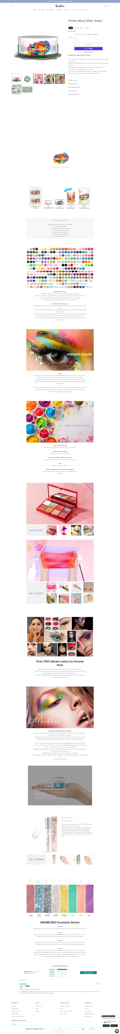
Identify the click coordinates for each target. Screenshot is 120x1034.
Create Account (89, 1006)
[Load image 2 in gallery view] (27, 79)
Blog (61, 1008)
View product (106, 1025)
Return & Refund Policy (17, 1016)
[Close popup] (117, 1017)
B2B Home (87, 1016)
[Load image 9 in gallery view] (16, 90)
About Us (13, 1006)
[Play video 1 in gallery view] (27, 90)
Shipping (38, 1011)
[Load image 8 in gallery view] (60, 79)
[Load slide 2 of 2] (59, 807)
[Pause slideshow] (66, 806)
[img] (22, 984)
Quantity (70, 37)
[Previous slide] (53, 806)
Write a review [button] (88, 972)
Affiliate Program (89, 1013)
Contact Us (39, 1006)
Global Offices (15, 1008)
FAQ (37, 1008)
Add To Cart (92, 1028)
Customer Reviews (65, 1006)
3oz (81, 28)
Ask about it (114, 1025)
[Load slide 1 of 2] (57, 807)
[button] (12, 5)
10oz (87, 28)
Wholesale (87, 1011)
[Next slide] (62, 806)
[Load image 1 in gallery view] (16, 79)
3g (76, 28)
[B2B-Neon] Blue (111, 1021)
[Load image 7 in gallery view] (49, 79)
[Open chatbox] (117, 1031)
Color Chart (63, 1013)
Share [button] (71, 98)
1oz (71, 28)
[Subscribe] (34, 1024)
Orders (86, 1008)
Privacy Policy (15, 1013)
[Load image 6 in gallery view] (38, 79)
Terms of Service (15, 1011)
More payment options (88, 51)
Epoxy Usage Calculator (66, 1011)
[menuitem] (34, 9)
